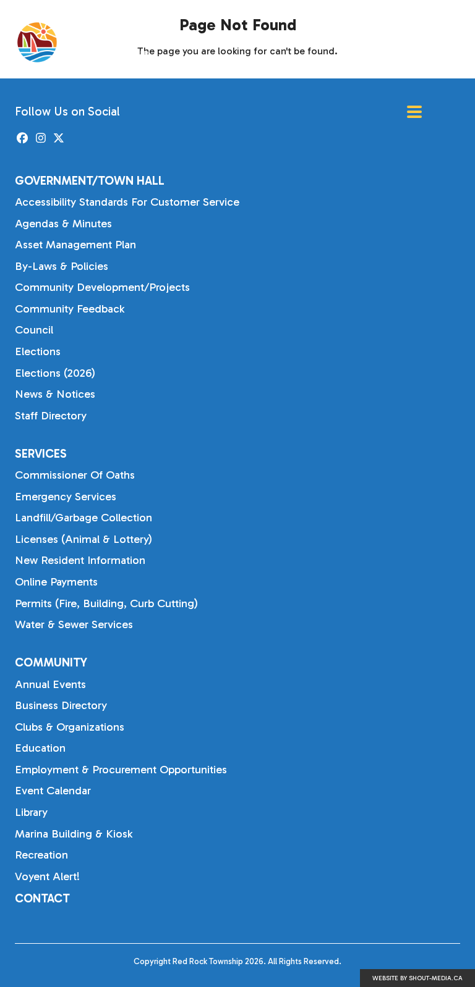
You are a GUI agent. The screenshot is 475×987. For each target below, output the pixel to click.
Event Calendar (53, 790)
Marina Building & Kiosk (73, 834)
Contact (42, 898)
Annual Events (50, 684)
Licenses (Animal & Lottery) (83, 539)
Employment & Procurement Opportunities (121, 769)
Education (40, 748)
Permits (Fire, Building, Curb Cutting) (106, 603)
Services (41, 454)
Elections (38, 351)
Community (51, 662)
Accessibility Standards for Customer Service (127, 202)
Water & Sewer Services (74, 624)
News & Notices (55, 394)
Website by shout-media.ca (417, 978)
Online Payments (56, 582)
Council (34, 330)
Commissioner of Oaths (75, 475)
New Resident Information (80, 560)
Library (31, 812)
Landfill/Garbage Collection (83, 517)
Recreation (41, 855)
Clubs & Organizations (69, 727)
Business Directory (61, 705)
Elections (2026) (55, 373)
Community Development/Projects (102, 287)
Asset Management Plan (75, 244)
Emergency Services (65, 496)
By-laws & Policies (61, 266)
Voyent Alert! (47, 876)
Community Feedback (69, 309)
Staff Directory (51, 415)
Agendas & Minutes (63, 223)
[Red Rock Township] (93, 42)
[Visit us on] (22, 138)
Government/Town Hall (90, 181)
